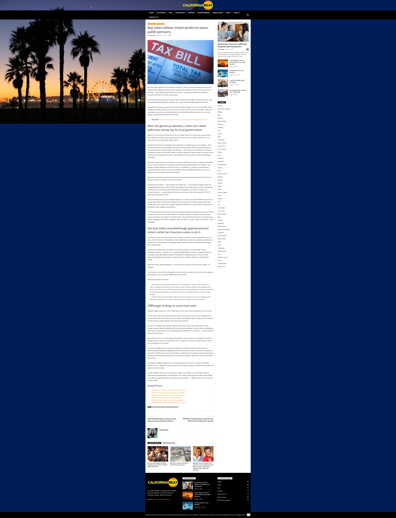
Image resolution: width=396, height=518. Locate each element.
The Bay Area (160, 24)
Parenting (220, 223)
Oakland (220, 220)
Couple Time (221, 146)
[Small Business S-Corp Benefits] (223, 73)
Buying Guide (222, 121)
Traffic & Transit (222, 257)
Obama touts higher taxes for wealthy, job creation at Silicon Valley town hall (157, 464)
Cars (170, 13)
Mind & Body (218, 13)
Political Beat (155, 21)
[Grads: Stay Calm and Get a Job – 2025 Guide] (223, 93)
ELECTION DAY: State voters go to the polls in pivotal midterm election (162, 420)
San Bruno (221, 232)
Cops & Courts (222, 143)
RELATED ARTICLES (154, 443)
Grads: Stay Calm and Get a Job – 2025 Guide (238, 91)
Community (221, 140)
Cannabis (220, 127)
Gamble (220, 177)
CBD (219, 137)
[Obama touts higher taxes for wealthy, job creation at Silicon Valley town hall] (158, 454)
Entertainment (204, 13)
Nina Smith (221, 49)
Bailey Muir (152, 35)
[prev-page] (210, 443)
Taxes (170, 407)
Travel (219, 260)
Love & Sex (221, 211)
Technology (180, 13)
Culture (220, 152)
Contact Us (153, 17)
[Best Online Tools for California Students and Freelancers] (233, 32)
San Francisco (222, 235)
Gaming (191, 13)
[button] (247, 15)
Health (236, 13)
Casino (220, 133)
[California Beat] (198, 5)
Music (219, 217)
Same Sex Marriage (224, 229)
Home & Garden (222, 192)
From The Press (222, 174)
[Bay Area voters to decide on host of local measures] (180, 454)
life (218, 205)
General (220, 183)
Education (221, 161)
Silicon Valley (222, 239)
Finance (220, 167)
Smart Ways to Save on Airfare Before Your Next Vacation (238, 62)
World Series (221, 266)
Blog (219, 115)
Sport (228, 13)
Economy (220, 158)
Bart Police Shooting (224, 109)
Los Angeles (221, 208)
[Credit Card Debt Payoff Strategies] (223, 83)
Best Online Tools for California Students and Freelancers (232, 45)
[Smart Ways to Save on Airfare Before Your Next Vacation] (223, 63)
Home (151, 13)
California (161, 13)
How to (220, 195)
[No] (393, 515)
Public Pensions (163, 407)
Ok (248, 515)
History (220, 189)
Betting (220, 112)
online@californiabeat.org (162, 499)
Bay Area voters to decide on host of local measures (179, 464)
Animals (220, 106)
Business (220, 118)
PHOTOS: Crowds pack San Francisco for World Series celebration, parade (198, 420)
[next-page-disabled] (213, 443)
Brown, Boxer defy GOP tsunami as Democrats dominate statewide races (183, 119)
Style (219, 245)
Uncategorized (222, 263)
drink (219, 155)
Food (219, 171)
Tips (219, 254)
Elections (155, 407)
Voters (175, 407)
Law (219, 201)
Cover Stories (222, 149)
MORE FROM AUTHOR (169, 443)
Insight (220, 198)
